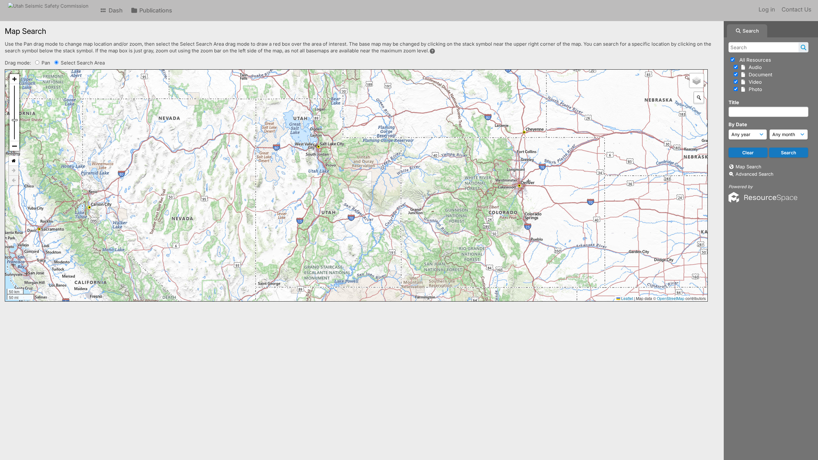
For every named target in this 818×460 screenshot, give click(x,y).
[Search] (803, 47)
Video (754, 82)
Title (734, 102)
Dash (115, 10)
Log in (767, 9)
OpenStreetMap (670, 298)
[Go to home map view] (14, 161)
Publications (155, 10)
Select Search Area (83, 63)
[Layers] (697, 80)
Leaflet (626, 298)
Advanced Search (754, 174)
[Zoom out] (14, 146)
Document (759, 75)
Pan (46, 63)
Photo (754, 89)
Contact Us (796, 9)
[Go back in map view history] (14, 180)
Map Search (748, 166)
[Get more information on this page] (432, 51)
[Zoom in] (14, 79)
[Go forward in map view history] (14, 171)
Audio (754, 67)
